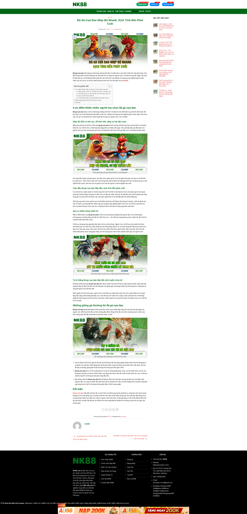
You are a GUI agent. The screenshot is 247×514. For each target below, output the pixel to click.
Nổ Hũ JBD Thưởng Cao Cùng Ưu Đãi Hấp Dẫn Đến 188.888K (166, 73)
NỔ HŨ (141, 11)
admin (120, 29)
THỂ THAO (119, 11)
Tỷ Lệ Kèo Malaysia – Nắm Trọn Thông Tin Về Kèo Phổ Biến (166, 36)
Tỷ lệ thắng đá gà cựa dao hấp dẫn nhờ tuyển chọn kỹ (93, 98)
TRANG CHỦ (101, 11)
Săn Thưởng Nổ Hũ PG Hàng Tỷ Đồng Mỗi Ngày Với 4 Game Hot (166, 83)
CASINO (128, 11)
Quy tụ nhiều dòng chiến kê (86, 95)
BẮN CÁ (111, 11)
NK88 (126, 80)
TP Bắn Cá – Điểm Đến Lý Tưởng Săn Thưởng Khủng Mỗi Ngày (166, 93)
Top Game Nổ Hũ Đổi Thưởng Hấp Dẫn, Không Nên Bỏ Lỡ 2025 (166, 63)
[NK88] (82, 4)
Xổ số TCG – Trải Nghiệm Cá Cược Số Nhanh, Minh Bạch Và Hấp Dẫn (166, 53)
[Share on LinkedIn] (117, 409)
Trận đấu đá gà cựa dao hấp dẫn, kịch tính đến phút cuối (94, 93)
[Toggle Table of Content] (109, 86)
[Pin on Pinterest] (113, 409)
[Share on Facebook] (103, 409)
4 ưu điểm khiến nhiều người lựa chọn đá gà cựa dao (91, 89)
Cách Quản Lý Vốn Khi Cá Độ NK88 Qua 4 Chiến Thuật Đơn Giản (166, 26)
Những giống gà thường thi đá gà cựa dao (88, 100)
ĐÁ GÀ (135, 11)
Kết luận (77, 102)
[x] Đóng (61, 505)
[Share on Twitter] (106, 409)
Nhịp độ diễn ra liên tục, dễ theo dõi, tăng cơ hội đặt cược (94, 91)
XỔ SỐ (148, 11)
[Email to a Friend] (110, 409)
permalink (123, 416)
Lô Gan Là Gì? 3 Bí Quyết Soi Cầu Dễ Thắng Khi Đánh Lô (165, 44)
